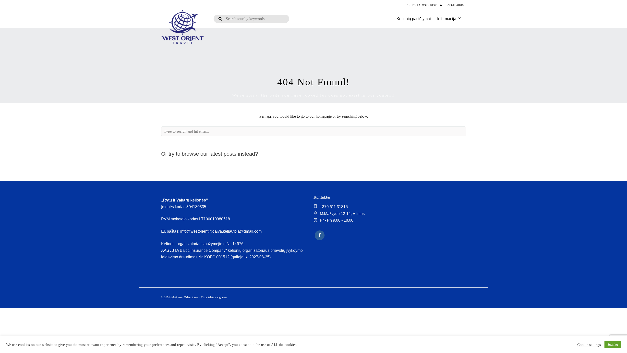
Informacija (446, 19)
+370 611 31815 (454, 5)
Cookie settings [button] (589, 345)
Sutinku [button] (612, 344)
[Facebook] (320, 235)
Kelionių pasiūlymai (414, 19)
